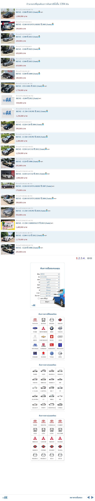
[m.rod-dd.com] (4, 498)
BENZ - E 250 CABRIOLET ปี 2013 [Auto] (33, 223)
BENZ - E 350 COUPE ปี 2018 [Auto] (31, 137)
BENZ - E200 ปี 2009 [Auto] (27, 74)
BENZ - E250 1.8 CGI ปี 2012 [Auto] (30, 149)
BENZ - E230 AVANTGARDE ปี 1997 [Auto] (34, 186)
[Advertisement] (47, 478)
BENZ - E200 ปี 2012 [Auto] (27, 98)
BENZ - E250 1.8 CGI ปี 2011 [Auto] (30, 174)
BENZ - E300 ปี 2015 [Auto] (27, 12)
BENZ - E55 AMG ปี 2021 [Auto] (29, 86)
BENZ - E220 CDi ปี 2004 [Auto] (29, 125)
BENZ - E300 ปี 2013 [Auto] (27, 37)
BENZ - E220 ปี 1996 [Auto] (27, 162)
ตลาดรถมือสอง (76, 498)
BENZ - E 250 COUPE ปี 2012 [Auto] (31, 111)
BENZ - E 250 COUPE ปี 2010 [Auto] (31, 211)
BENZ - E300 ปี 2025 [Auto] (27, 49)
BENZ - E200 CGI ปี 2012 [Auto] (29, 235)
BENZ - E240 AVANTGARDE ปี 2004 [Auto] (34, 198)
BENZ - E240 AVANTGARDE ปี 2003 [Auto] (34, 24)
